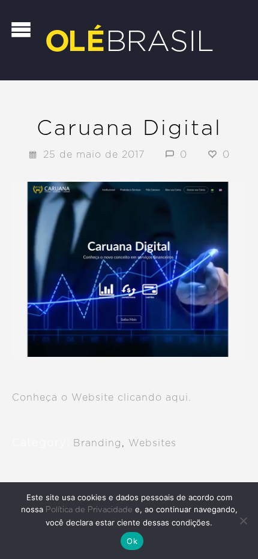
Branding (97, 443)
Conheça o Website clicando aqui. (101, 397)
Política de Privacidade (89, 510)
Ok (132, 541)
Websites (152, 443)
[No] (243, 521)
